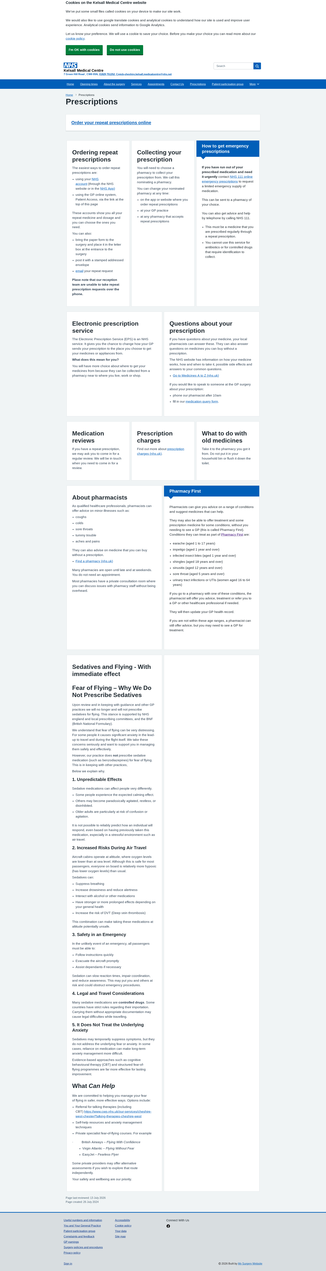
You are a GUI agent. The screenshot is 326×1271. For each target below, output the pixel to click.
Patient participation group (227, 84)
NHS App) (107, 188)
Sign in (68, 1263)
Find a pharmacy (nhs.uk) (94, 561)
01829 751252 (107, 74)
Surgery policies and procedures (83, 1247)
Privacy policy (72, 1252)
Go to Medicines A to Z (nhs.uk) (196, 375)
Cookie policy (123, 1225)
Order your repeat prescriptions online (111, 122)
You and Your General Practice (82, 1225)
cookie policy (75, 38)
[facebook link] (168, 1226)
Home (70, 84)
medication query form (202, 401)
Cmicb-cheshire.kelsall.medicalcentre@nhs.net (144, 74)
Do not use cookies (125, 49)
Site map (120, 1236)
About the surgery (114, 84)
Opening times (89, 84)
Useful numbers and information (83, 1220)
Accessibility (122, 1220)
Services (136, 84)
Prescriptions (198, 84)
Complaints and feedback (79, 1236)
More (254, 84)
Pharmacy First (232, 534)
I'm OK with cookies (84, 49)
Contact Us (177, 84)
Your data (120, 1231)
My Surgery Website (250, 1263)
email (79, 271)
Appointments (156, 84)
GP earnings (71, 1241)
